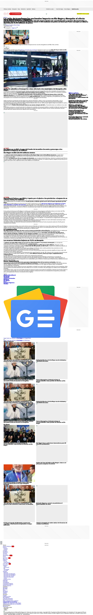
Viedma (33, 9)
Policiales (5, 580)
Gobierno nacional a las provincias (28, 50)
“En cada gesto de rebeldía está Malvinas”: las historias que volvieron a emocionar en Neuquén (78, 96)
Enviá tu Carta (7, 579)
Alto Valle (5, 589)
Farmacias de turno (8, 599)
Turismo (5, 553)
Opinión (5, 571)
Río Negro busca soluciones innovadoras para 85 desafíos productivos (51, 443)
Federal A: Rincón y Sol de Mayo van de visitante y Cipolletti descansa (78, 102)
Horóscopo (6, 567)
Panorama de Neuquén (9, 573)
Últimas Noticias (8, 546)
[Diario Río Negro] (46, 13)
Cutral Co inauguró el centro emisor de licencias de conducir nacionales (51, 523)
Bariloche (23, 9)
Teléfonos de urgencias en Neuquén (12, 604)
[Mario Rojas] (5, 24)
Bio (4, 568)
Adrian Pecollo (9, 25)
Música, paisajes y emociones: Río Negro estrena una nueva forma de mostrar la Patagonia (78, 106)
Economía (5, 552)
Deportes (5, 559)
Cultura (4, 560)
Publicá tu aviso (7, 596)
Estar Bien (7, 563)
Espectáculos (7, 562)
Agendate (6, 558)
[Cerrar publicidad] (1, 542)
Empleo (5, 595)
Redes (4, 556)
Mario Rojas (17, 25)
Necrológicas (67, 9)
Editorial (6, 572)
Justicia (5, 549)
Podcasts (5, 581)
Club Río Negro (59, 9)
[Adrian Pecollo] (4, 24)
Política (5, 17)
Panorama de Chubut (9, 576)
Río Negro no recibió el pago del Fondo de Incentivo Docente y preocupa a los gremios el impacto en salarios (33, 149)
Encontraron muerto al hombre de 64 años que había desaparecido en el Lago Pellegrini (18, 483)
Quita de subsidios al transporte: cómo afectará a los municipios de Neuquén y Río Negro (35, 89)
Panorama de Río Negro (10, 574)
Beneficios (5, 606)
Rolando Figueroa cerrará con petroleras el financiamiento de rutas (78, 118)
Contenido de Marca (8, 584)
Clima (5, 566)
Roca (19, 9)
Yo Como (6, 570)
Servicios (5, 554)
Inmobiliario (6, 582)
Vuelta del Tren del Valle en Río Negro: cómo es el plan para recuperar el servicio (51, 463)
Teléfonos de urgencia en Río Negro (12, 603)
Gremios (6, 548)
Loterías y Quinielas (8, 598)
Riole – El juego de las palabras (10, 600)
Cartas (5, 578)
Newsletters (7, 555)
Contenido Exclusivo (8, 583)
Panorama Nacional (8, 577)
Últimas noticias (7, 9)
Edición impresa (7, 585)
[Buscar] (7, 13)
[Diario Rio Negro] (4, 611)
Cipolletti (29, 9)
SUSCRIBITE (83, 13)
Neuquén (14, 9)
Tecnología (6, 569)
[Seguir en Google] (4, 45)
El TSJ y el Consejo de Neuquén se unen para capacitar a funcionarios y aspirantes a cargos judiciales (18, 524)
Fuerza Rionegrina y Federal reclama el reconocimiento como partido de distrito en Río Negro (78, 112)
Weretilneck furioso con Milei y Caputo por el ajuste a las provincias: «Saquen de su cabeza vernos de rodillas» (35, 198)
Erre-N (5, 561)
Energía (5, 550)
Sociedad (5, 565)
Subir (5, 609)
